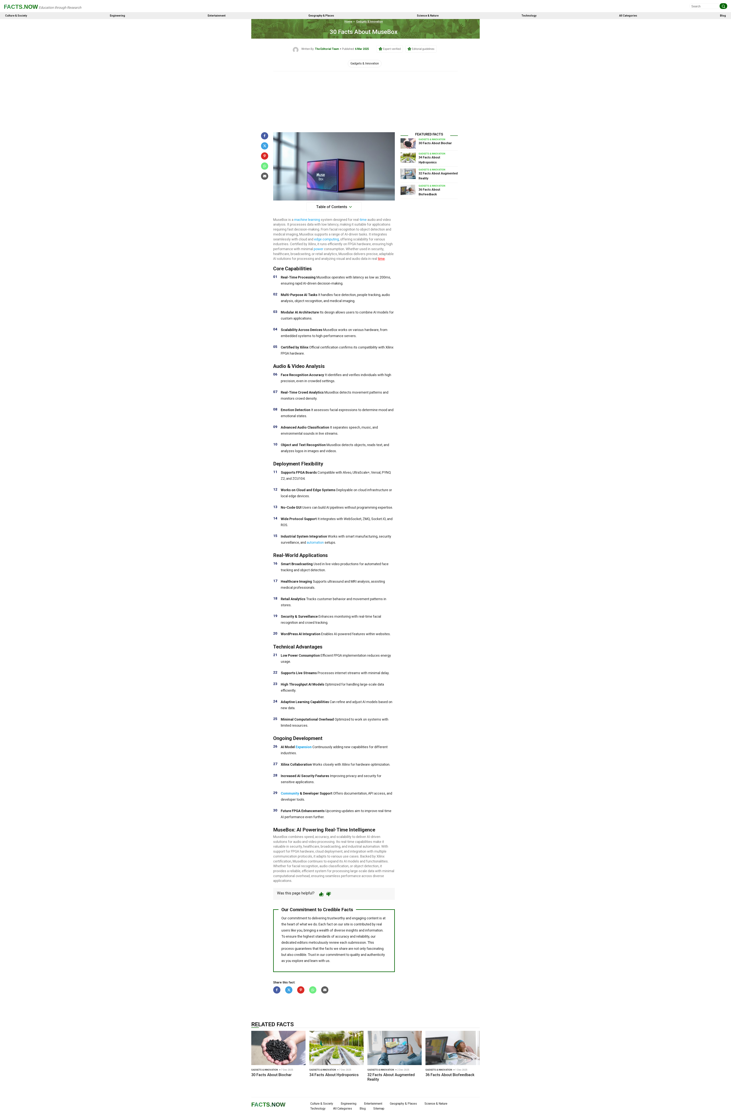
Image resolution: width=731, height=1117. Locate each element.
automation (315, 542)
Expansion (304, 747)
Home (348, 21)
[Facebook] (264, 135)
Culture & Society (16, 15)
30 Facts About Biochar (435, 143)
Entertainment (217, 15)
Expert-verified (392, 48)
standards (322, 936)
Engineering (117, 15)
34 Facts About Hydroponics (334, 1074)
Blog (723, 15)
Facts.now (21, 7)
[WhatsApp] (264, 166)
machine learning (307, 220)
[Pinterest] (264, 156)
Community (290, 793)
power (318, 249)
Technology (528, 15)
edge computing (326, 239)
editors (302, 942)
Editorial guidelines (423, 48)
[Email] (264, 176)
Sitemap (378, 1108)
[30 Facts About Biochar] (408, 143)
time (363, 220)
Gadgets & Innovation (369, 21)
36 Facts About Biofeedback (449, 1074)
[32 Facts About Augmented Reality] (408, 174)
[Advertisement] (365, 99)
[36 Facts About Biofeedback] (408, 190)
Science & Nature (428, 15)
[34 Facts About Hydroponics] (408, 158)
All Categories (628, 15)
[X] (264, 146)
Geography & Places (321, 15)
